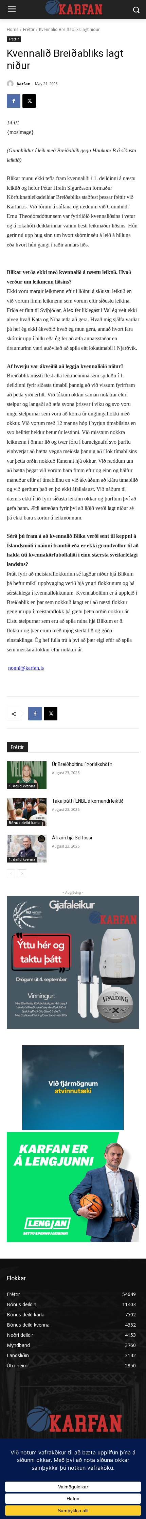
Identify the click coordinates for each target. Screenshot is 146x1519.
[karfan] (11, 83)
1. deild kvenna (22, 786)
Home (13, 29)
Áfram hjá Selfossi (72, 837)
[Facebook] (13, 101)
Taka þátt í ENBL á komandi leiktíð (88, 801)
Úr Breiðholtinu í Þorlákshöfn (82, 764)
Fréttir (29, 29)
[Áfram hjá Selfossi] (27, 849)
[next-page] (22, 873)
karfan (24, 83)
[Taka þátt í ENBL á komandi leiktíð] (27, 812)
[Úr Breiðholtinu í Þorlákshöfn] (27, 775)
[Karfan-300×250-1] (73, 1187)
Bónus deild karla (24, 822)
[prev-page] (11, 873)
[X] (29, 101)
